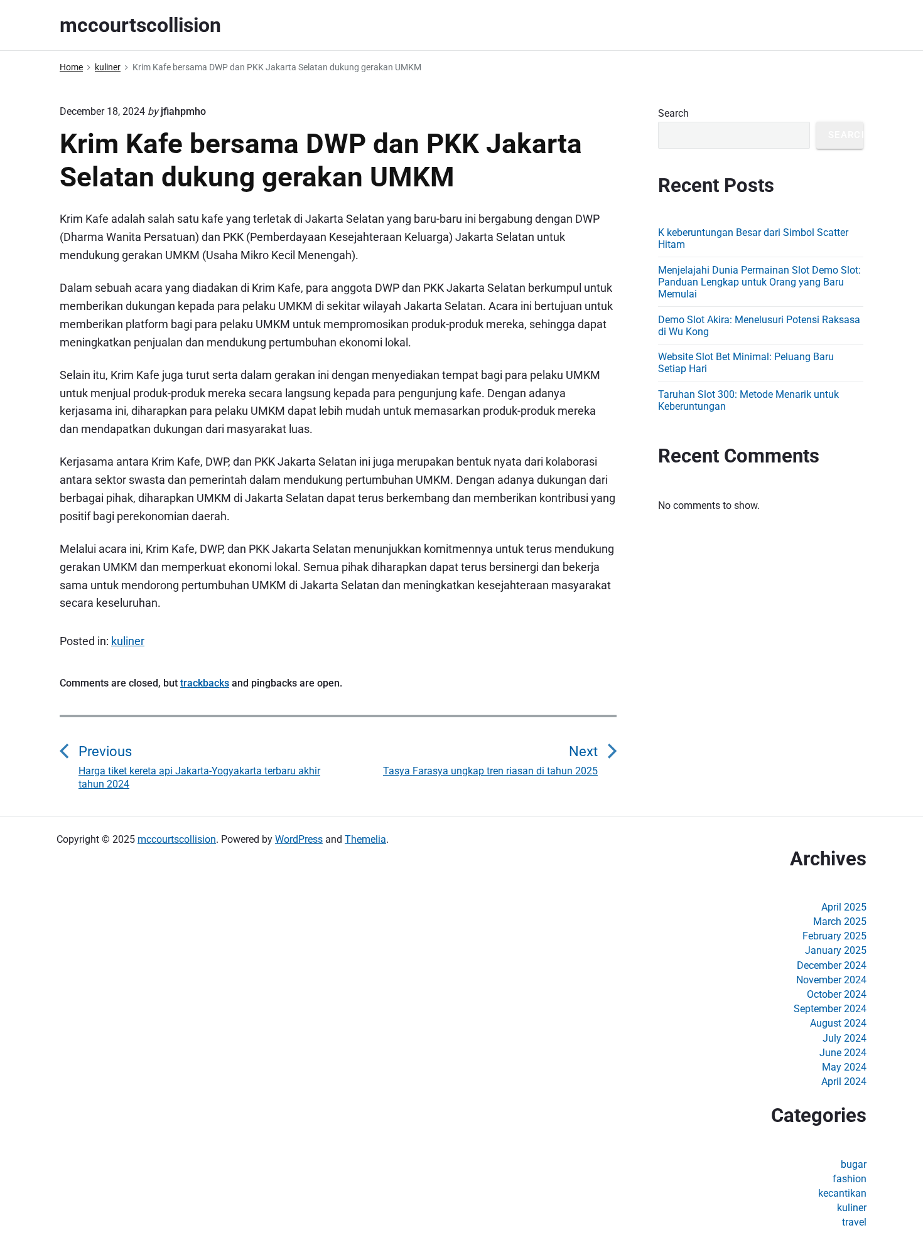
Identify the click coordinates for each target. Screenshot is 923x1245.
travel (854, 1222)
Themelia (365, 839)
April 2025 (843, 907)
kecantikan (842, 1193)
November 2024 (831, 980)
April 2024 (843, 1081)
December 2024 (831, 965)
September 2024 (830, 1009)
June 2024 (842, 1053)
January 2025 (835, 950)
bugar (853, 1164)
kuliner (127, 641)
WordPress (299, 839)
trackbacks (204, 683)
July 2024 (844, 1038)
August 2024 (838, 1023)
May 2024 (844, 1067)
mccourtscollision (177, 839)
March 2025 (839, 921)
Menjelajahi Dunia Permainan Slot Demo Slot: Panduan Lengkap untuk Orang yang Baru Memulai (759, 282)
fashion (849, 1179)
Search (673, 113)
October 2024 (836, 994)
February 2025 (834, 936)
